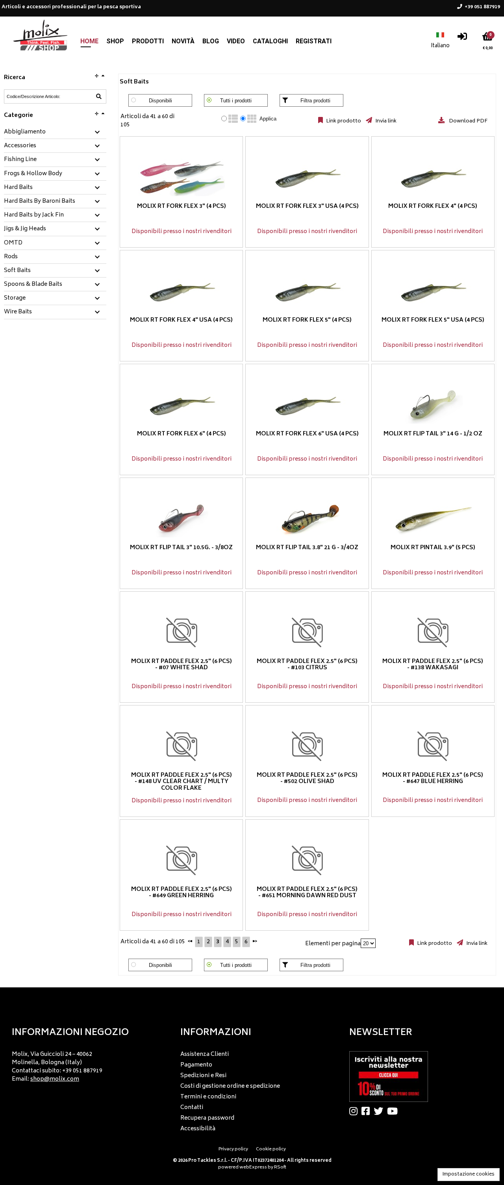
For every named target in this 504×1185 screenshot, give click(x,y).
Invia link (385, 121)
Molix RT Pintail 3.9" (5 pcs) (433, 548)
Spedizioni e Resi (203, 1076)
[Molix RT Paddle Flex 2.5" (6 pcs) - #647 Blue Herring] (433, 746)
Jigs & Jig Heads (25, 229)
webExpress (253, 1167)
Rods (11, 257)
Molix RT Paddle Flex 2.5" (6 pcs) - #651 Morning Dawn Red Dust (307, 893)
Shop (115, 41)
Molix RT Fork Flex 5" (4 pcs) (307, 320)
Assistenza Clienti (204, 1054)
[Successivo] (255, 941)
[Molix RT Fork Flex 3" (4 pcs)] (181, 177)
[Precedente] (190, 941)
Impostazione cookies (469, 1174)
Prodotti (148, 41)
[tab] (55, 132)
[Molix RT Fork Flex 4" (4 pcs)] (433, 177)
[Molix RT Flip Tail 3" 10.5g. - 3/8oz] (181, 518)
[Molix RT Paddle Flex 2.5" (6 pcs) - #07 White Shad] (181, 632)
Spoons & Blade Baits (33, 284)
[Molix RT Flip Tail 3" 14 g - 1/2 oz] (433, 405)
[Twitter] (380, 1111)
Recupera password (207, 1118)
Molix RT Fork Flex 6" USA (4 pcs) (307, 434)
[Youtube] (394, 1111)
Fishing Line (20, 159)
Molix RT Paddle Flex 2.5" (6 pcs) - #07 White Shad (181, 665)
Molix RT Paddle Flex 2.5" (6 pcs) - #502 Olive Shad (307, 778)
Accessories (20, 146)
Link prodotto (343, 121)
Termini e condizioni (208, 1097)
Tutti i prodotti (236, 101)
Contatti (191, 1108)
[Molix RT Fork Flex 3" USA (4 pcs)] (307, 177)
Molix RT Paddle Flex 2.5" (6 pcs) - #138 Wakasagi (432, 665)
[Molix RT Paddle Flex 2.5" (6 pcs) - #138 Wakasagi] (433, 632)
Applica (267, 119)
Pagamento (196, 1065)
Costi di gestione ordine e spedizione (230, 1086)
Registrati (314, 41)
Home (89, 41)
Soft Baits (17, 270)
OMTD (13, 243)
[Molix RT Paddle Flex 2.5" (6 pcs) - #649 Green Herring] (181, 860)
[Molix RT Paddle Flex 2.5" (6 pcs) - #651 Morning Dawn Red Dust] (307, 860)
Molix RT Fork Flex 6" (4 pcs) (181, 434)
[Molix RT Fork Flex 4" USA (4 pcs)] (181, 291)
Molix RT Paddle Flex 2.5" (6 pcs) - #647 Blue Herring (432, 778)
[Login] (462, 38)
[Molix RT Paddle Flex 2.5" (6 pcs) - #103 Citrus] (307, 632)
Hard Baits (18, 187)
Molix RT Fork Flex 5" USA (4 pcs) (433, 320)
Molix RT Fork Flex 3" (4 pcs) (181, 206)
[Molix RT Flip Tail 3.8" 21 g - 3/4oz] (307, 518)
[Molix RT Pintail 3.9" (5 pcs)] (433, 518)
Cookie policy (271, 1149)
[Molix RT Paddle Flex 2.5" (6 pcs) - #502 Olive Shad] (307, 746)
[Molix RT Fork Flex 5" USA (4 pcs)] (433, 291)
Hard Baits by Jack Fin (34, 215)
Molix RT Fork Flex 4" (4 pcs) (432, 206)
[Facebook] (367, 1111)
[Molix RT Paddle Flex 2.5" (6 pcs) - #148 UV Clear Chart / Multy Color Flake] (181, 746)
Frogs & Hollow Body (33, 174)
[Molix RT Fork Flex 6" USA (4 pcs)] (307, 405)
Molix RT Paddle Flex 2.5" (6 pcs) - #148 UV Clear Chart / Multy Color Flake (181, 782)
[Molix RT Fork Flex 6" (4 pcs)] (181, 405)
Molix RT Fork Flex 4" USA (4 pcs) (181, 320)
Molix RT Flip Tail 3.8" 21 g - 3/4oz (307, 548)
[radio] (224, 118)
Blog (210, 41)
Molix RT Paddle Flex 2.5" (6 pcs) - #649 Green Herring (181, 893)
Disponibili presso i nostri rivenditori (182, 232)
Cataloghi (270, 41)
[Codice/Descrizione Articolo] (99, 96)
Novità (183, 41)
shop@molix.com (54, 1079)
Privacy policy (233, 1149)
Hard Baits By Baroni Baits (39, 201)
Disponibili (160, 101)
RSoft (280, 1167)
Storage (15, 298)
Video (236, 41)
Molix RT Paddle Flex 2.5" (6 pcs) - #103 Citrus (307, 665)
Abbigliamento (25, 132)
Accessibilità (197, 1129)
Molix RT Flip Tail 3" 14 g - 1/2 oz (433, 434)
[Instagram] (355, 1111)
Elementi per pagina (333, 944)
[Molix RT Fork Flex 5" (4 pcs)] (307, 291)
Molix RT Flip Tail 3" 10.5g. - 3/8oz (181, 548)
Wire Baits (18, 312)
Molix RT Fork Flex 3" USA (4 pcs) (307, 206)
